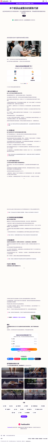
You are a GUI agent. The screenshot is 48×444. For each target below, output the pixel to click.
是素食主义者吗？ (39, 409)
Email (38, 358)
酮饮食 (43, 406)
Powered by (24, 83)
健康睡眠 (27, 412)
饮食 (12, 406)
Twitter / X (31, 358)
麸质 (20, 412)
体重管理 (19, 406)
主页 (1, 435)
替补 (35, 412)
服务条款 (36, 438)
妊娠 (14, 412)
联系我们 (33, 438)
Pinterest (17, 358)
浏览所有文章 (24, 416)
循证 (24, 15)
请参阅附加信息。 (28, 441)
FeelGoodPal (10, 427)
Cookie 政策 (45, 438)
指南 (5, 406)
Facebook (11, 358)
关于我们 (29, 438)
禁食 (22, 409)
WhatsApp (25, 358)
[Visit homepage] (24, 424)
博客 (10, 1)
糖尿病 (27, 406)
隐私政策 (40, 438)
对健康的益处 (35, 406)
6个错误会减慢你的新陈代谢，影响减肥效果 (21, 1)
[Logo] (4, 1)
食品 (16, 409)
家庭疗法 (30, 409)
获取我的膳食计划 (24, 349)
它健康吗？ (9, 409)
